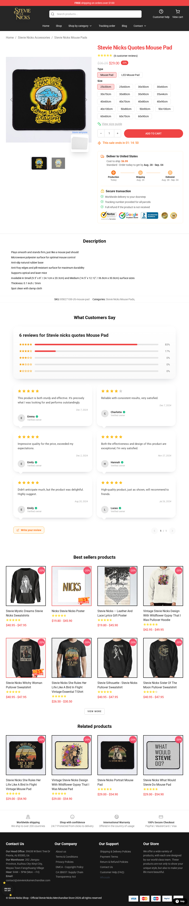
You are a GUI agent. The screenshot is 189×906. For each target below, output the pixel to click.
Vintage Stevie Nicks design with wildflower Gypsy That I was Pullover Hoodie (162, 615)
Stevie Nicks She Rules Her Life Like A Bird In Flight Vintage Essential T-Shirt (69, 687)
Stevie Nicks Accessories (34, 37)
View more (94, 711)
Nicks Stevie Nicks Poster (68, 611)
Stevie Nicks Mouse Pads (70, 37)
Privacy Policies (64, 861)
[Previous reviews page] (154, 530)
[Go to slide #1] (39, 163)
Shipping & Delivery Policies (115, 851)
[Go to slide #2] (58, 163)
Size (99, 80)
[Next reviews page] (172, 530)
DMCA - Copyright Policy (69, 867)
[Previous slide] (12, 100)
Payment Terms (109, 856)
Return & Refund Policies (114, 861)
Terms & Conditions (67, 856)
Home (10, 37)
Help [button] (182, 901)
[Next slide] (86, 100)
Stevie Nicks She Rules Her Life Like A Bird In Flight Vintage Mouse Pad (23, 784)
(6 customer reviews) (126, 55)
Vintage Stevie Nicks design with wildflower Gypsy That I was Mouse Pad (70, 784)
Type (100, 69)
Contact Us (106, 867)
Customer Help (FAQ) (112, 872)
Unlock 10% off (7, 890)
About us (61, 851)
